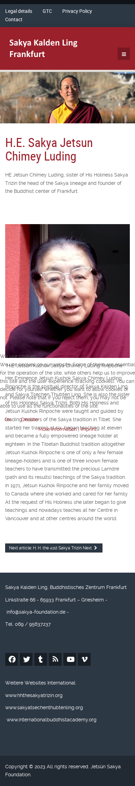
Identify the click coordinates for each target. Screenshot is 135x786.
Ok (7, 419)
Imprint (89, 429)
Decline (29, 419)
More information (57, 429)
